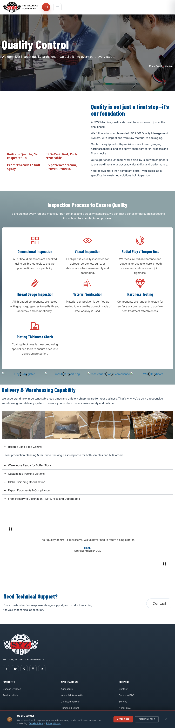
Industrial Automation (72, 695)
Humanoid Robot (70, 707)
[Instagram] (33, 668)
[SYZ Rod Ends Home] (21, 7)
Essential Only (147, 719)
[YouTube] (15, 668)
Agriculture (67, 688)
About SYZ (125, 707)
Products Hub (10, 695)
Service (123, 701)
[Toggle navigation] (57, 7)
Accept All (123, 719)
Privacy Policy (53, 723)
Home (152, 66)
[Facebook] (6, 668)
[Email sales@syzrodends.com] (46, 7)
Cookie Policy (36, 723)
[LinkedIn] (41, 668)
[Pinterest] (24, 668)
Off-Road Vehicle (70, 701)
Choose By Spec (12, 688)
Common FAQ (126, 695)
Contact (123, 688)
